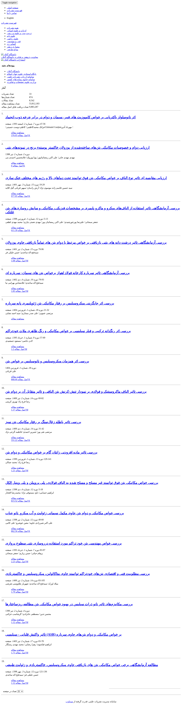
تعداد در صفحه (9, 691)
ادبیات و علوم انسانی (16, 30)
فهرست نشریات (14, 10)
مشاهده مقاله (17, 132)
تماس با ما (12, 13)
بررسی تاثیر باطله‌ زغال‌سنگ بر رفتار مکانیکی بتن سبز (43, 422)
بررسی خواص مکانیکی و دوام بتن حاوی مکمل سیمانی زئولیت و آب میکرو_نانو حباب (64, 513)
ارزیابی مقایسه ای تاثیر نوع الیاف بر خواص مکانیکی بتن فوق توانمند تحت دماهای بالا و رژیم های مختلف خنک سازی (86, 178)
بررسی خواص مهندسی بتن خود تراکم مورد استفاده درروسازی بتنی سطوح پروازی (63, 543)
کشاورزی (11, 44)
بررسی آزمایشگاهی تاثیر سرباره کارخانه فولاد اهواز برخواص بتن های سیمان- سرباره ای (67, 273)
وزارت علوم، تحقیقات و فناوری (21, 82)
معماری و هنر (13, 47)
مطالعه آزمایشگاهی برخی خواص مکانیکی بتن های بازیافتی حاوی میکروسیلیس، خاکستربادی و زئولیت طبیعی (81, 665)
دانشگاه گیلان (13, 71)
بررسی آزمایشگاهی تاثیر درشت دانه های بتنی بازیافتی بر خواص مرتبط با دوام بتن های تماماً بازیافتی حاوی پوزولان (86, 242)
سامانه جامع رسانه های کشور (21, 79)
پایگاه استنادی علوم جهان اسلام (21, 74)
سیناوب (69, 701)
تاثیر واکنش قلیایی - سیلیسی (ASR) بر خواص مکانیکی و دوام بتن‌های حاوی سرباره (63, 634)
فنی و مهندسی (14, 41)
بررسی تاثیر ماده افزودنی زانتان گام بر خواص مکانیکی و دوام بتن (51, 452)
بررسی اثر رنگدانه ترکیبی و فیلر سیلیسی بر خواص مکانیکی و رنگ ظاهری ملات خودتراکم (68, 331)
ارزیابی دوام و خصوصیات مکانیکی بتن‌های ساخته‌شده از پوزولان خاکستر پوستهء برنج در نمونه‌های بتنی (77, 147)
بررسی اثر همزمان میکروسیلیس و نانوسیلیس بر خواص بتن (47, 361)
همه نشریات (12, 28)
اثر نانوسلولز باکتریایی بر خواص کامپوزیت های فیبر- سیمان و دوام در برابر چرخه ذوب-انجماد (70, 117)
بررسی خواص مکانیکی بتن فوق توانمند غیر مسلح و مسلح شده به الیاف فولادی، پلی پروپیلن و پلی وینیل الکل (81, 483)
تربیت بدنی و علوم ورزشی (19, 33)
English (10, 18)
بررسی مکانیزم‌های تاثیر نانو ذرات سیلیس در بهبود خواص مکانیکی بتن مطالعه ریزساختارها (69, 604)
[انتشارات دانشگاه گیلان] (13, 60)
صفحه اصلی (12, 8)
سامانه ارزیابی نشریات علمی (20, 77)
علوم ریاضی (12, 38)
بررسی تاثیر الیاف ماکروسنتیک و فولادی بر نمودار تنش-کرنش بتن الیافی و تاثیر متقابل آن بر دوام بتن (76, 391)
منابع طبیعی (12, 49)
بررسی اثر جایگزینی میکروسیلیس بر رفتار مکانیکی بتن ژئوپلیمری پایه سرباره (59, 303)
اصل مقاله (20, 135)
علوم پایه (11, 36)
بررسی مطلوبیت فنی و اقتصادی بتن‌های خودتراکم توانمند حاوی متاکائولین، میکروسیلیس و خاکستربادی (77, 574)
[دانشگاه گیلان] (8, 54)
